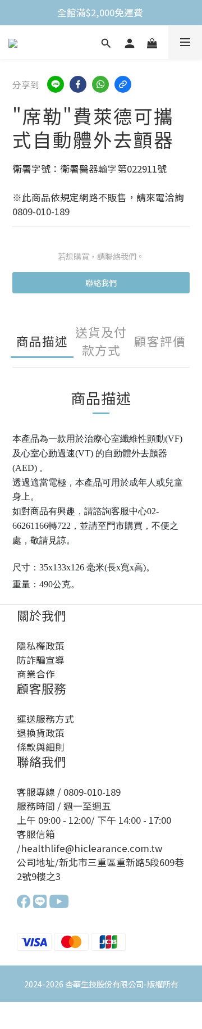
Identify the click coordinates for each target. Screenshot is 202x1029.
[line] (55, 84)
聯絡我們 (101, 282)
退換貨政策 (41, 733)
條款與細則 (41, 747)
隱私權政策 (41, 645)
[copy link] (122, 84)
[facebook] (78, 84)
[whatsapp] (100, 84)
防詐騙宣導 (41, 660)
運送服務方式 (45, 719)
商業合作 (36, 674)
